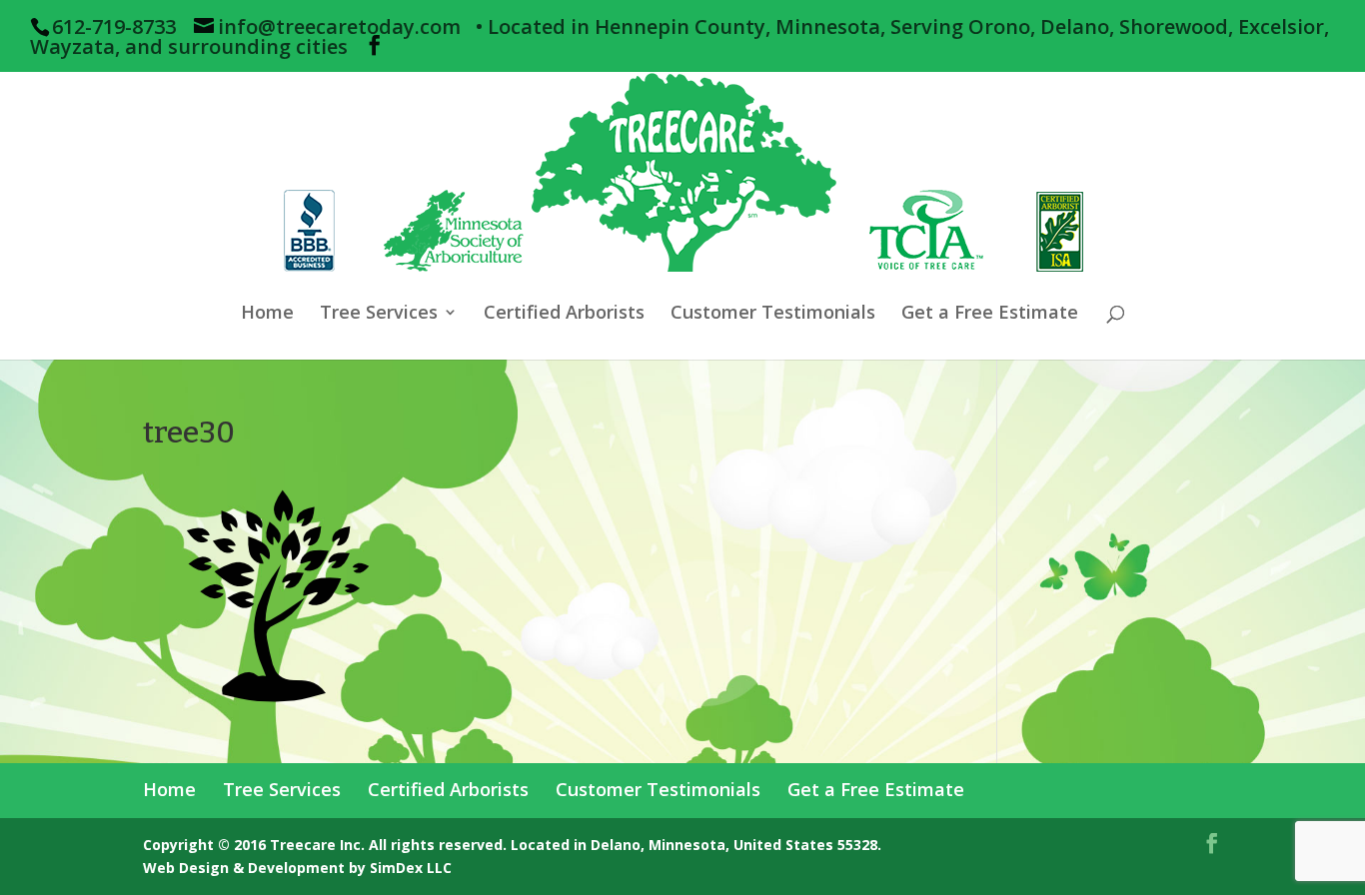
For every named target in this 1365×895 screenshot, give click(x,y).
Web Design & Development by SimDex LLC (297, 867)
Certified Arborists (564, 314)
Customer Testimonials (773, 314)
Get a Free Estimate (989, 314)
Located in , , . (696, 844)
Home (267, 314)
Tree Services (379, 314)
